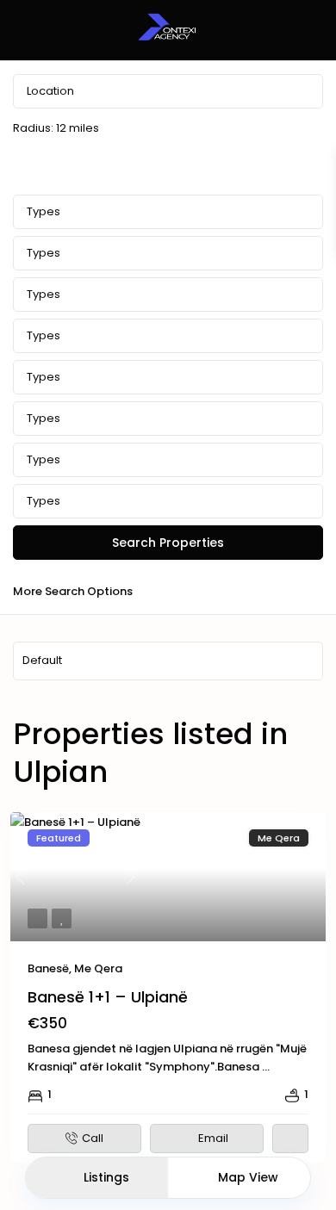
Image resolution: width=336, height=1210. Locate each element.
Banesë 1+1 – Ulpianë (108, 997)
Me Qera (98, 968)
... (266, 1066)
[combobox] (168, 253)
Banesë (48, 968)
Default (42, 660)
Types (43, 211)
